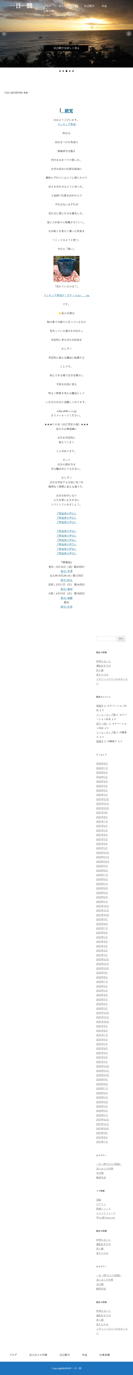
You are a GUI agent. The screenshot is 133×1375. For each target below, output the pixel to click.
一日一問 (21, 6)
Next (128, 33)
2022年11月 (102, 964)
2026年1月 (102, 795)
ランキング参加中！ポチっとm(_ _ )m (66, 295)
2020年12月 (102, 1066)
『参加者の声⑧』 (66, 549)
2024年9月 (102, 866)
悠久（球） (102, 724)
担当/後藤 (67, 598)
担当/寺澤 (67, 571)
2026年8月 (102, 764)
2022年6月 (102, 986)
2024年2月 (102, 897)
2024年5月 (102, 884)
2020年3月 (102, 1106)
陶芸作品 (101, 1178)
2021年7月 (102, 1035)
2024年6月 (102, 879)
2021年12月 (102, 1013)
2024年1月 (102, 902)
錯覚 (66, 111)
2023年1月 (102, 955)
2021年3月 (102, 1053)
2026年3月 (102, 786)
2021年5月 (102, 1044)
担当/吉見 (67, 607)
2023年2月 (102, 951)
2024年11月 (102, 857)
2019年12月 (102, 1120)
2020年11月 (102, 1071)
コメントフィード (106, 1213)
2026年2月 (102, 790)
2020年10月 (102, 1075)
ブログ (47, 6)
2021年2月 (102, 1057)
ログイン (101, 1204)
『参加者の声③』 (66, 522)
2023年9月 (102, 919)
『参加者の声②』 (66, 518)
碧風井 (99, 706)
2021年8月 (102, 1031)
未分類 (99, 1173)
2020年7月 (102, 1088)
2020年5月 (102, 1097)
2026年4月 (102, 781)
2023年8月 (102, 924)
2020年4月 (102, 1102)
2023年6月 (102, 933)
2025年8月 (102, 817)
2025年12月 (102, 799)
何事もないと (103, 661)
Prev (4, 33)
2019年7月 (102, 1142)
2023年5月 (102, 937)
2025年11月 (102, 804)
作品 (104, 6)
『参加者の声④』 (66, 531)
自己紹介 (89, 6)
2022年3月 (102, 1000)
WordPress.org (105, 1218)
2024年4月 (102, 888)
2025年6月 (102, 826)
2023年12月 (102, 906)
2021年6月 (102, 1040)
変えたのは (102, 675)
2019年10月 (102, 1129)
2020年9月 (102, 1080)
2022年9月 (102, 973)
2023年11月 (102, 910)
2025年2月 (102, 844)
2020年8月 (102, 1084)
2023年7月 (102, 928)
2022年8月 (102, 977)
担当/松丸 (67, 580)
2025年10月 (102, 808)
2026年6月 (102, 772)
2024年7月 (102, 875)
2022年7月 (102, 982)
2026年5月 (102, 777)
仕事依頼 (48, 11)
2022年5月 (102, 991)
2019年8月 (102, 1137)
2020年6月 (102, 1093)
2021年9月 (102, 1026)
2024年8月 (102, 870)
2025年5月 (102, 830)
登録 (98, 1200)
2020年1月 (102, 1115)
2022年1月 (102, 1008)
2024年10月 (102, 862)
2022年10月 (102, 968)
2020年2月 (102, 1111)
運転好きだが (103, 666)
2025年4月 (102, 835)
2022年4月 (102, 995)
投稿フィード (103, 1209)
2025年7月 (102, 821)
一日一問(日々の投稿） (109, 1164)
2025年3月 (102, 839)
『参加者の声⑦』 (66, 544)
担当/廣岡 (67, 589)
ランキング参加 (66, 124)
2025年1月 (102, 848)
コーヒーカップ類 (106, 715)
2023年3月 (102, 946)
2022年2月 (102, 1004)
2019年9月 (102, 1133)
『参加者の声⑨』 (66, 553)
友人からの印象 (68, 6)
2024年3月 (102, 893)
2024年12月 (102, 853)
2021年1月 (102, 1062)
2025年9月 (102, 813)
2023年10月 (102, 915)
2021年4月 (102, 1048)
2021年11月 (102, 1017)
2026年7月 (102, 768)
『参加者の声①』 (66, 513)
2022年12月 (102, 959)
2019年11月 (102, 1124)
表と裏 (99, 670)
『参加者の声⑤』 (66, 536)
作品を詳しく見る (100, 48)
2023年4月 (102, 942)
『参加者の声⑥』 (66, 540)
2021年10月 (102, 1022)
